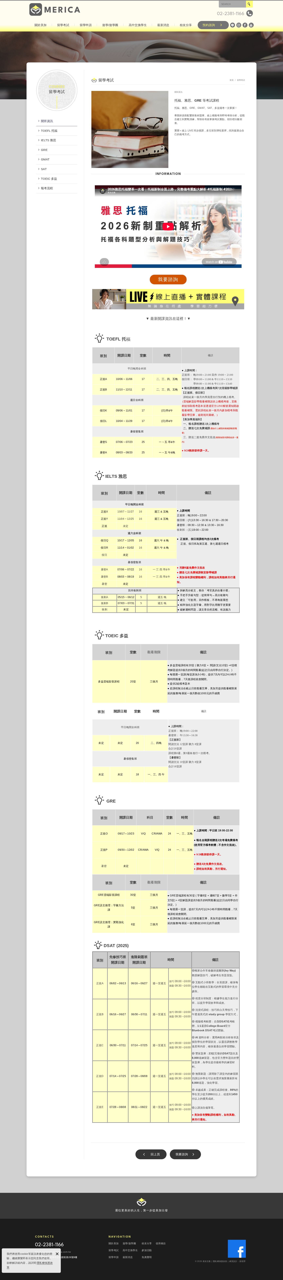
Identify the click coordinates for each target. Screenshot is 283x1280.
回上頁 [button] (155, 1154)
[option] (130, 129)
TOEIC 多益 (49, 178)
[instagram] (238, 25)
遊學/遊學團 (110, 25)
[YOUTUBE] (251, 25)
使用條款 (161, 1243)
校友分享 (186, 25)
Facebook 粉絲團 (237, 1249)
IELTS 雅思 (48, 140)
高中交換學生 (138, 25)
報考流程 (47, 188)
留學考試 (63, 25)
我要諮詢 (182, 1154)
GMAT (45, 159)
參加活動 (147, 1250)
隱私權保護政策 (220, 1261)
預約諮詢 (209, 25)
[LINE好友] (232, 25)
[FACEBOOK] (245, 25)
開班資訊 (47, 121)
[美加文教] (54, 9)
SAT (44, 169)
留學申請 (86, 25)
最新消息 (163, 25)
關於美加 (41, 25)
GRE (44, 150)
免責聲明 (147, 1257)
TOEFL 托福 (49, 130)
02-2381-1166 (49, 1245)
